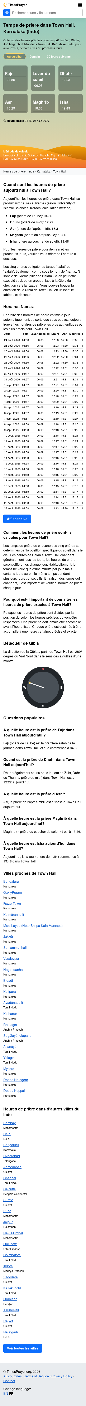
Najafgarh (10, 1332)
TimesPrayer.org (15, 5)
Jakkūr (8, 936)
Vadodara (10, 1277)
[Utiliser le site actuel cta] (6, 12)
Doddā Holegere (15, 1079)
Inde (31, 171)
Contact (9, 1380)
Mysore (8, 1068)
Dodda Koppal (14, 1090)
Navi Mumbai (13, 1233)
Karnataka (44, 171)
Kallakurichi (12, 1288)
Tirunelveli (11, 1310)
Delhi (7, 1134)
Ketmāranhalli (13, 914)
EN (5, 1393)
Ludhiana (10, 1298)
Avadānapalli (13, 1002)
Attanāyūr (10, 1046)
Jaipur (8, 1222)
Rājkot (8, 1321)
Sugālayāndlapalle (17, 1035)
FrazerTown (12, 903)
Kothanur (10, 1013)
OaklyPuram (12, 892)
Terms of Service (36, 1376)
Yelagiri (9, 1057)
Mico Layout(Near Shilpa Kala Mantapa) (33, 925)
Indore (8, 1266)
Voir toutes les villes (22, 1348)
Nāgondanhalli (14, 969)
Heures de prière (14, 171)
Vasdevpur (11, 958)
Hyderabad (11, 1155)
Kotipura (9, 991)
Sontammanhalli (15, 947)
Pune (7, 1210)
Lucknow (10, 1243)
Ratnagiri (10, 1024)
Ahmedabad (12, 1166)
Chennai (9, 1178)
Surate (8, 1199)
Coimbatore (12, 1254)
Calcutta (9, 1189)
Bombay (9, 1122)
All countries (12, 1376)
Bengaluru (11, 881)
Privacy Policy (61, 1376)
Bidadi (8, 980)
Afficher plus (17, 518)
